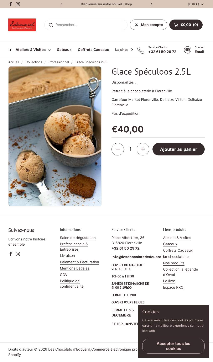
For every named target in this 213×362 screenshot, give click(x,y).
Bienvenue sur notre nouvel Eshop (106, 4)
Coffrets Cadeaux (178, 250)
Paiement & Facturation (79, 262)
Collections (34, 62)
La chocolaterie (176, 257)
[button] (117, 149)
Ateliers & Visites (177, 238)
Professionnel (59, 62)
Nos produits (174, 263)
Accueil (13, 62)
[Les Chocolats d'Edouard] (22, 25)
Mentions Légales (74, 268)
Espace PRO (173, 287)
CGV (64, 275)
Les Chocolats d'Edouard (69, 349)
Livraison (67, 256)
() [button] (192, 25)
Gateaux (170, 244)
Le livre (169, 281)
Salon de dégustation (78, 238)
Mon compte (152, 25)
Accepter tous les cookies (173, 346)
